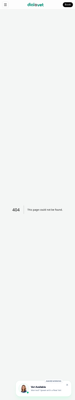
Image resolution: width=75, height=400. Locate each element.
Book (68, 4)
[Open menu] (5, 4)
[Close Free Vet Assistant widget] (67, 385)
